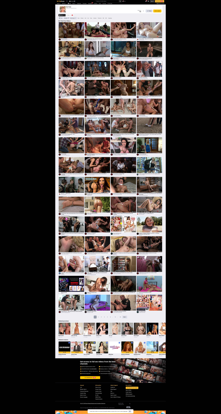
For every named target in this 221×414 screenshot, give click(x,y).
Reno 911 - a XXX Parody (65, 193)
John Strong (74, 335)
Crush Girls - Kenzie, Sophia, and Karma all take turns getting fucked (72, 273)
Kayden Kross (137, 354)
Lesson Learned (142, 115)
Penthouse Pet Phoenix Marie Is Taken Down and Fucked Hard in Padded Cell (123, 135)
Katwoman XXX (64, 292)
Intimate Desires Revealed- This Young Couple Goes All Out (150, 134)
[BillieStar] (115, 347)
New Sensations (63, 194)
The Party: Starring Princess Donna (119, 38)
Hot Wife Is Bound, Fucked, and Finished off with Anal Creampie (123, 214)
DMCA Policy (98, 397)
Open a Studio (128, 390)
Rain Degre (136, 335)
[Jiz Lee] (115, 329)
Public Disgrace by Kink (116, 78)
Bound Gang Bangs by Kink (143, 59)
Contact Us (112, 387)
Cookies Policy (98, 391)
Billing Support (113, 389)
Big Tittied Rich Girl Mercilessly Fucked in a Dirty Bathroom (124, 292)
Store (74, 3)
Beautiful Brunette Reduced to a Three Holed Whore (96, 173)
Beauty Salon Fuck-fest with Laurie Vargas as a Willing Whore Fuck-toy (72, 234)
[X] (130, 403)
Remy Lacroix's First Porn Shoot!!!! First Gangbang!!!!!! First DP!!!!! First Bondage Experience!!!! (150, 58)
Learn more (125, 411)
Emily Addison (162, 354)
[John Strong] (77, 329)
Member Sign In (83, 389)
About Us (112, 393)
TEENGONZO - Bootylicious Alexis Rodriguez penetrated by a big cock (124, 253)
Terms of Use (98, 387)
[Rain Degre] (140, 329)
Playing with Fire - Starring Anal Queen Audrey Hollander (71, 311)
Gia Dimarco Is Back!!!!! (91, 233)
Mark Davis (61, 335)
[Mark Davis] (64, 329)
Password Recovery (84, 391)
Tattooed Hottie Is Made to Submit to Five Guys (147, 252)
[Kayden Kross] (140, 347)
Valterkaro (149, 354)
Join (81, 387)
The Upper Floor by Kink (64, 78)
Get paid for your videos (132, 387)
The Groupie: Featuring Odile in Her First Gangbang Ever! (97, 115)
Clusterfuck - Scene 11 (65, 96)
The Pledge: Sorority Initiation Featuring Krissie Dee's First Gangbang (72, 174)
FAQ (111, 391)
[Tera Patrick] (102, 347)
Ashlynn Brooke (62, 354)
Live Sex (104, 3)
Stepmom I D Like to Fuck (91, 292)
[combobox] (107, 1)
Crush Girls (63, 274)
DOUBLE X (62, 97)
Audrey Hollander (125, 354)
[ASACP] (128, 407)
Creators (95, 3)
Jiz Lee (110, 335)
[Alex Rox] (152, 329)
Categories (79, 3)
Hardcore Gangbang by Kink (117, 59)
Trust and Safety (98, 393)
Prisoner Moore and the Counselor (119, 311)
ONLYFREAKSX (89, 136)
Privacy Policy (98, 389)
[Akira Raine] (165, 329)
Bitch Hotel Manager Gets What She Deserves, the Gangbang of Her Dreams (124, 58)
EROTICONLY (89, 293)
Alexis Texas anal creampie (92, 213)
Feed (100, 3)
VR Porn (63, 3)
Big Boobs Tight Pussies (91, 311)
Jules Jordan (89, 214)
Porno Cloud (141, 293)
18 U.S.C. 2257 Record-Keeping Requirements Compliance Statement (92, 403)
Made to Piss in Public (117, 77)
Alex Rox (148, 335)
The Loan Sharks (64, 38)
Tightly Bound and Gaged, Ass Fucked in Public (148, 272)
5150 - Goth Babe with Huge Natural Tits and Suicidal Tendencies (97, 273)
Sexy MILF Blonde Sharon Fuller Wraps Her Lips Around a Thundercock (97, 194)
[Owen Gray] (102, 329)
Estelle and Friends (116, 234)
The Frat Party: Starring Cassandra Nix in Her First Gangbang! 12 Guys (72, 214)
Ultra (70, 3)
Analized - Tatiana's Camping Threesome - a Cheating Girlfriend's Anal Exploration (149, 234)
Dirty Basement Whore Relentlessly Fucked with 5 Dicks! (97, 252)
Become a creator (161, 3)
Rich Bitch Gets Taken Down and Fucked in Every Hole (71, 57)
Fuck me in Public (142, 174)
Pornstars (85, 3)
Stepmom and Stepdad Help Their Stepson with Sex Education (96, 135)
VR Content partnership (130, 396)
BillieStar (111, 354)
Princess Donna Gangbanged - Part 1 (68, 134)
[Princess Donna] (90, 329)
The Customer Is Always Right (118, 173)
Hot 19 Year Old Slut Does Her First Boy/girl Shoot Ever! (71, 252)
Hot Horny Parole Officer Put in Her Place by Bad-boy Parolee (124, 193)
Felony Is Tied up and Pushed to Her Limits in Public (122, 272)
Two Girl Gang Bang (117, 115)
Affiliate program (129, 394)
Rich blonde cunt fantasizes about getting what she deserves (150, 96)
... (112, 317)
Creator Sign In (129, 392)
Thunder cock (89, 195)
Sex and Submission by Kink (117, 97)
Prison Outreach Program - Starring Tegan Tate (96, 77)
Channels (90, 3)
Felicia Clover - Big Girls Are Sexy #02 (146, 38)
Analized (140, 235)
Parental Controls (98, 399)
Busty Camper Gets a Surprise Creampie (94, 38)
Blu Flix (62, 293)
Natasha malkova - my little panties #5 (146, 213)
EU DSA (96, 395)
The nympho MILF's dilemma (66, 77)
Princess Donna (87, 335)
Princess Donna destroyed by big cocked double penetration (72, 115)
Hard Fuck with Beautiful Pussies (145, 292)
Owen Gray (98, 335)
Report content (113, 395)
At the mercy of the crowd (92, 96)
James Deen (74, 354)
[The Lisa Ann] (90, 347)
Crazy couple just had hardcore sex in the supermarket (149, 173)
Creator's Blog (83, 393)
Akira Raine (161, 335)
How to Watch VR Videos (115, 397)
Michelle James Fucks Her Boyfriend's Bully (95, 57)
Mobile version (83, 395)
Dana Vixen (123, 335)
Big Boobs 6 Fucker (90, 312)
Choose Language (83, 397)
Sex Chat (110, 3)
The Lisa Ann (87, 354)
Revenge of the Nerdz (143, 77)
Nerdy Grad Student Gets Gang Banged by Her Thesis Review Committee (150, 194)
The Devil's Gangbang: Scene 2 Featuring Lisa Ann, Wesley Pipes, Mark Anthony (98, 154)
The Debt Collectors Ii (117, 96)
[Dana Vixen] (127, 329)
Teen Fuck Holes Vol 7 (117, 233)
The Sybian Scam (142, 311)
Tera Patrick (99, 354)
